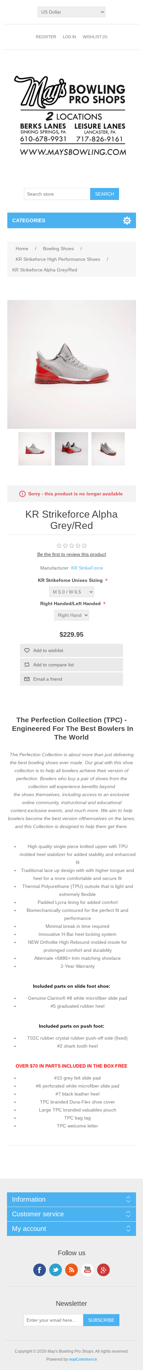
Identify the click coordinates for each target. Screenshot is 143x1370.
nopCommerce (83, 1359)
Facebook (39, 1270)
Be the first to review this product (71, 554)
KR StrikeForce (87, 568)
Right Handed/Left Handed (71, 603)
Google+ (103, 1270)
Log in (69, 37)
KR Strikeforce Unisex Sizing (71, 580)
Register (46, 37)
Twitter (55, 1270)
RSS (71, 1270)
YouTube (87, 1270)
